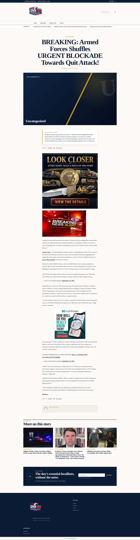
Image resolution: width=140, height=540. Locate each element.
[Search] (115, 11)
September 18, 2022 (68, 280)
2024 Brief (111, 1)
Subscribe (108, 475)
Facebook (50, 148)
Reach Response (72, 538)
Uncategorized (70, 36)
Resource (45, 394)
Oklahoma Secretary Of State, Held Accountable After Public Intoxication (54, 26)
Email (54, 148)
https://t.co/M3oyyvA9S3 (79, 354)
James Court (46, 252)
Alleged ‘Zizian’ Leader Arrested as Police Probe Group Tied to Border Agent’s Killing (37, 452)
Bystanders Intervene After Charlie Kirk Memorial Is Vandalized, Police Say (91, 26)
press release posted (48, 259)
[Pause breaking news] (115, 26)
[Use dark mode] (116, 1)
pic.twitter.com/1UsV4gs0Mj (51, 357)
